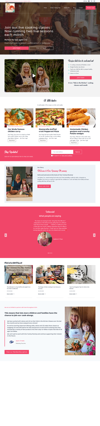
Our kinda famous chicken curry (16, 130)
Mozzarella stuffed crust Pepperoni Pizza (49, 130)
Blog (74, 8)
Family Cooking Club (55, 8)
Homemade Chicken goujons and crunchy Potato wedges (79, 131)
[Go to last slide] (6, 235)
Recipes (21, 126)
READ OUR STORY (44, 186)
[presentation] (19, 117)
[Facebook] (89, 1)
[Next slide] (94, 235)
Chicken (9, 126)
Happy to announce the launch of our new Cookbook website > (18, 1)
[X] (91, 1)
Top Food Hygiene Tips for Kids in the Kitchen (79, 288)
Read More (12, 141)
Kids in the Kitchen (15, 126)
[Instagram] (94, 1)
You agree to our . (63, 155)
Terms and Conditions (67, 155)
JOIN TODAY (16, 48)
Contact (81, 8)
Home (45, 8)
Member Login (90, 8)
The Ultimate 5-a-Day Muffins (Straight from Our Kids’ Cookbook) (18, 288)
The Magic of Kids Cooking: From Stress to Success (49, 288)
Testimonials (67, 8)
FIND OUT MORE (41, 48)
